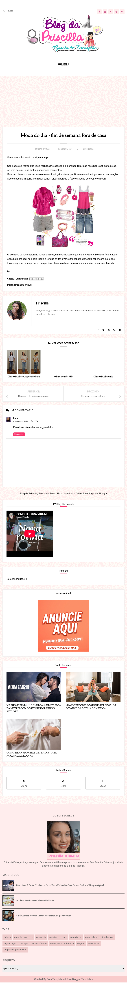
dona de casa (20, 937)
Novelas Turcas (39, 943)
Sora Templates (55, 979)
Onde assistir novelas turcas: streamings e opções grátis (43, 915)
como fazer (76, 937)
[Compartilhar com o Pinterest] (42, 278)
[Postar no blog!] (33, 278)
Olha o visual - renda (103, 376)
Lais (15, 418)
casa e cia (41, 937)
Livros (64, 937)
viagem (81, 943)
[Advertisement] (63, 105)
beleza (7, 937)
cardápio (24, 943)
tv (32, 937)
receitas (53, 937)
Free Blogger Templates (80, 979)
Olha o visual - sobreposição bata (24, 376)
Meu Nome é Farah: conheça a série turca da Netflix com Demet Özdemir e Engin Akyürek (60, 885)
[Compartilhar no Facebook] (39, 278)
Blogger (103, 493)
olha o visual (44, 149)
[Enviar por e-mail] (30, 278)
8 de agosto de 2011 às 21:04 (25, 421)
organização (10, 943)
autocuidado (91, 937)
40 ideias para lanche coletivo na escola (35, 900)
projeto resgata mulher (15, 949)
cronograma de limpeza (62, 943)
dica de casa (107, 937)
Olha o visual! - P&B (63, 376)
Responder (19, 434)
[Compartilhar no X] (36, 278)
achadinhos (93, 943)
